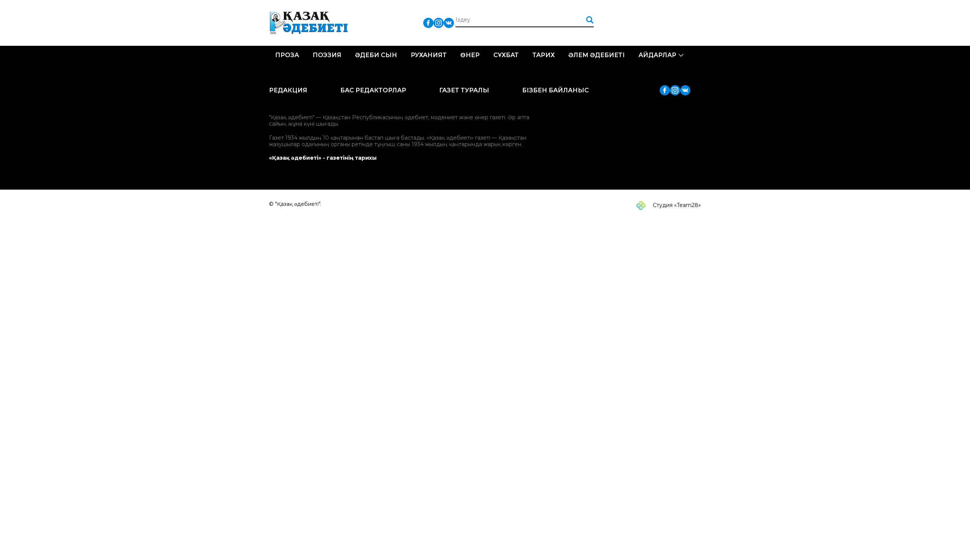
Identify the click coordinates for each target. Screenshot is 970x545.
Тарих (543, 55)
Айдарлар (657, 55)
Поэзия (327, 55)
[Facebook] (428, 22)
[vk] (449, 22)
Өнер (470, 55)
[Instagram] (438, 22)
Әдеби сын (376, 55)
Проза (287, 55)
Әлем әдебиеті (596, 55)
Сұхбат (506, 55)
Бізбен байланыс (555, 90)
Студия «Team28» (676, 205)
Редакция (288, 90)
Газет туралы (464, 90)
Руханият (429, 55)
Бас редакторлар (373, 90)
